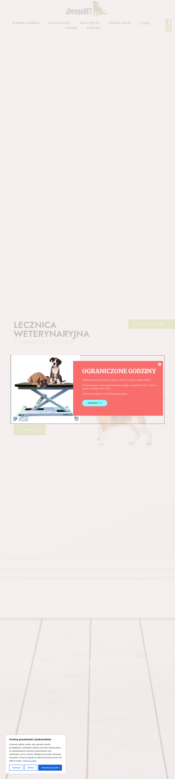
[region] (35, 754)
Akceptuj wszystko (50, 767)
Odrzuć (30, 767)
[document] (87, 389)
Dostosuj (16, 767)
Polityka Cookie (29, 761)
